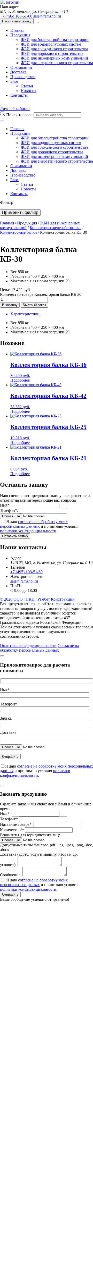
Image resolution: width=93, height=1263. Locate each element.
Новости (28, 90)
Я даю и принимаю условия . (39, 526)
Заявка (6, 718)
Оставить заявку (15, 536)
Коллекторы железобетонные (55, 227)
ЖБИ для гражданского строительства (54, 49)
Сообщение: (10, 875)
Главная (17, 30)
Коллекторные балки (18, 232)
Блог (14, 81)
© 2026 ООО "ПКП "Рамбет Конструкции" (38, 599)
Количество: (12, 830)
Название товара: (16, 824)
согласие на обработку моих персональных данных (34, 523)
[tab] (51, 314)
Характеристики (25, 314)
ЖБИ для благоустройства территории (55, 39)
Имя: (5, 505)
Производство (22, 76)
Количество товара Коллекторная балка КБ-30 (40, 294)
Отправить (10, 894)
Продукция (20, 35)
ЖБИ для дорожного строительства (52, 53)
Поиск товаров (20, 115)
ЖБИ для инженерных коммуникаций (54, 58)
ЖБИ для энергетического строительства (57, 63)
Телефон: (9, 510)
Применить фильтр (20, 212)
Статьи (27, 86)
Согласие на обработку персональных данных (39, 647)
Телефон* (8, 704)
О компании (21, 67)
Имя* (5, 690)
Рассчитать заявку (17, 21)
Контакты (19, 95)
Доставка (18, 72)
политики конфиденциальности (28, 531)
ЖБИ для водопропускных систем (51, 44)
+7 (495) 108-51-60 (16, 16)
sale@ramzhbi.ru (47, 16)
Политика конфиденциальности (28, 645)
